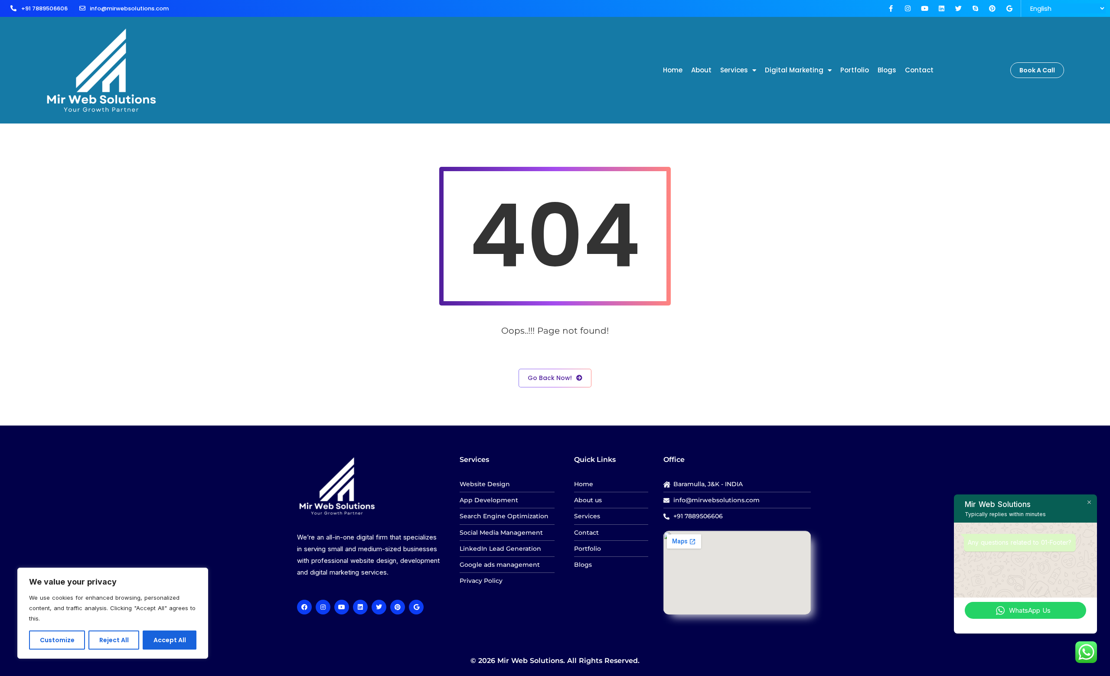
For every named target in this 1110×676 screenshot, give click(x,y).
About (701, 70)
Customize (57, 640)
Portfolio (854, 70)
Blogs (887, 70)
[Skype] (975, 8)
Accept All (169, 640)
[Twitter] (958, 8)
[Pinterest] (992, 8)
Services (734, 70)
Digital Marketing (794, 70)
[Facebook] (304, 607)
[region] (112, 613)
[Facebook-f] (890, 8)
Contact (919, 70)
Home (672, 70)
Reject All (114, 640)
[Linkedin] (941, 8)
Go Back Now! (550, 378)
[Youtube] (924, 8)
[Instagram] (907, 8)
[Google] (1009, 8)
